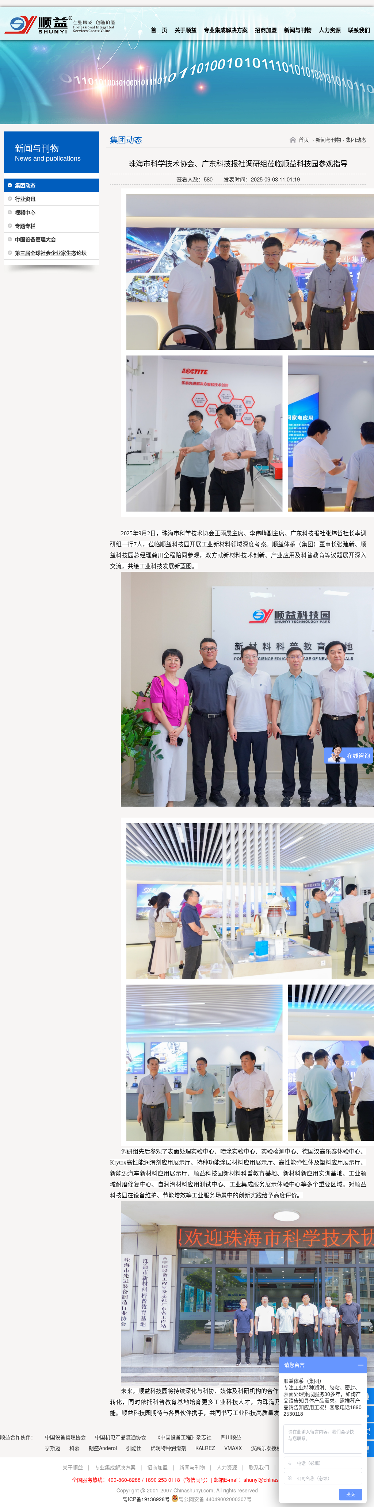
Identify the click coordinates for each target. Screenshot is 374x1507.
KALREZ (205, 1447)
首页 (304, 139)
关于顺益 (185, 30)
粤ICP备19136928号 (146, 1499)
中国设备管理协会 (65, 1437)
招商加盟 (266, 30)
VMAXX (233, 1447)
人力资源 (330, 30)
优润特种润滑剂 (168, 1447)
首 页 (159, 30)
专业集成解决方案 (226, 30)
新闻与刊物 (298, 30)
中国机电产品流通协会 (120, 1437)
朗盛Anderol (103, 1447)
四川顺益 (231, 1437)
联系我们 (359, 30)
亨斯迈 (52, 1447)
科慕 (74, 1447)
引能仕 (133, 1447)
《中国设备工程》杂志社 (183, 1437)
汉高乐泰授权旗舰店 (274, 1447)
